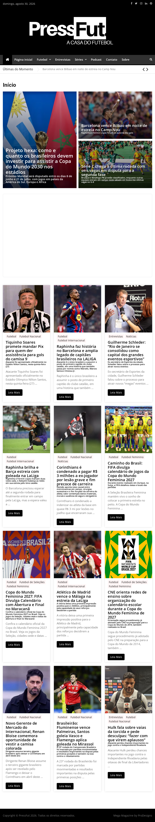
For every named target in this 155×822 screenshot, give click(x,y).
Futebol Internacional (71, 340)
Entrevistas (62, 59)
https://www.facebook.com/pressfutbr (131, 3)
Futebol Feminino (132, 457)
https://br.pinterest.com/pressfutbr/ (151, 3)
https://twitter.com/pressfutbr (136, 3)
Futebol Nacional (30, 336)
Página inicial (23, 59)
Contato (111, 59)
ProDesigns (145, 815)
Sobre (125, 59)
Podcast (96, 59)
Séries (79, 59)
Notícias (131, 336)
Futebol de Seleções (32, 582)
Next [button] (147, 69)
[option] (97, 69)
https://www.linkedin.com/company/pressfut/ (146, 3)
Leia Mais (14, 392)
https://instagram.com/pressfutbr (141, 3)
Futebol (42, 59)
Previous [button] (144, 69)
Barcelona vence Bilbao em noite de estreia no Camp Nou (79, 69)
